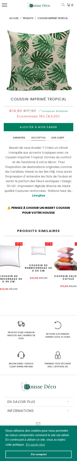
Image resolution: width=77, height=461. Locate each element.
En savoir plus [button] (35, 444)
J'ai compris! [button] (38, 454)
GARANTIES (19, 137)
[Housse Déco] (38, 7)
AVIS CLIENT (57, 137)
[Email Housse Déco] (38, 424)
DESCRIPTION (38, 137)
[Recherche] (64, 5)
